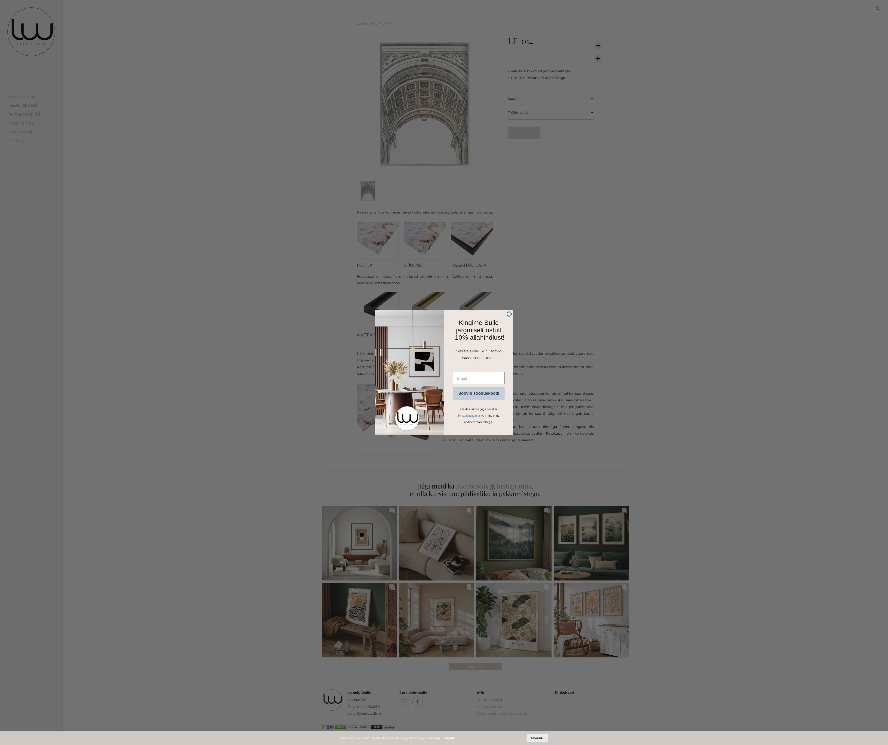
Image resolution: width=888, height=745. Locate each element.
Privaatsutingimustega (472, 415)
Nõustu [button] (537, 738)
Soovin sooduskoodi (478, 393)
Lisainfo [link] (448, 738)
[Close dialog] (509, 314)
